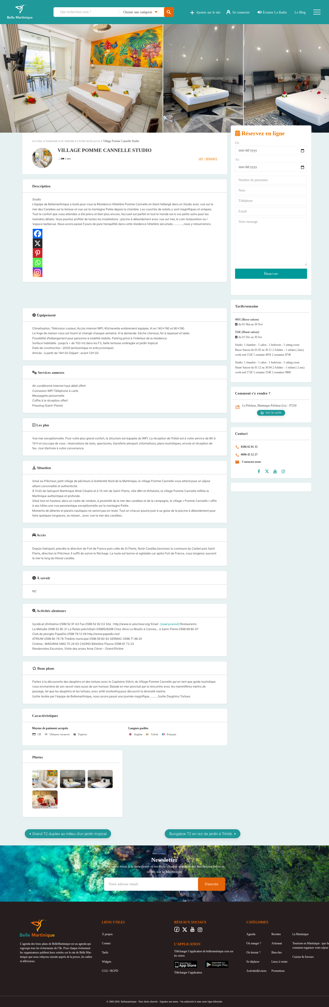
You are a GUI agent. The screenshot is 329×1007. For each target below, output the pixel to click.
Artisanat (276, 943)
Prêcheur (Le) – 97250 (283, 405)
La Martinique (300, 934)
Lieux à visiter (279, 961)
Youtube (192, 931)
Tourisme (51, 141)
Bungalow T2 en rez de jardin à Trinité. (201, 833)
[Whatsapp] (37, 262)
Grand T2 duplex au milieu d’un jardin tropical (69, 833)
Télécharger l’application (188, 972)
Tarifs (105, 952)
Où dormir (67, 141)
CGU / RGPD (110, 971)
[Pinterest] (37, 253)
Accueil (37, 141)
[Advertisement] (124, 294)
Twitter (184, 931)
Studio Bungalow (88, 141)
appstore (179, 963)
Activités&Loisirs (256, 971)
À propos (107, 934)
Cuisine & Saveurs (303, 957)
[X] (37, 243)
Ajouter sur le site (208, 12)
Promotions (278, 971)
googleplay (211, 963)
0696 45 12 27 (248, 454)
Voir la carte (273, 412)
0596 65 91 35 (248, 447)
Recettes (276, 934)
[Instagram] (37, 272)
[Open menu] (317, 12)
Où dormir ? (253, 952)
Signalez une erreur (169, 1001)
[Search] (169, 12)
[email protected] (169, 624)
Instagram (200, 931)
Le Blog (300, 12)
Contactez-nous (251, 461)
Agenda (250, 934)
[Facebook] (37, 233)
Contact (106, 943)
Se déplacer (252, 961)
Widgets (106, 961)
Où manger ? (253, 943)
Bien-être (276, 952)
